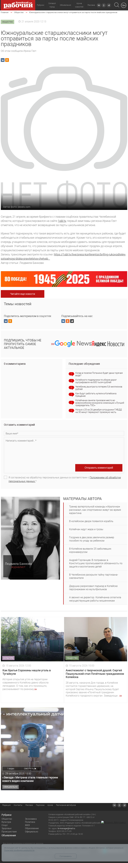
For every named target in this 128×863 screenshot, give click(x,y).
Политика (30, 822)
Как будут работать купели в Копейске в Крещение (95, 394)
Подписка (40, 805)
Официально (31, 831)
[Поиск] (116, 5)
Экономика (31, 819)
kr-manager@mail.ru (66, 828)
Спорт (5, 825)
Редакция (6, 805)
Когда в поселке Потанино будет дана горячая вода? (99, 374)
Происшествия (9, 831)
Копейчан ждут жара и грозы (86, 529)
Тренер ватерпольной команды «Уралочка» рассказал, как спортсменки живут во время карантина (95, 510)
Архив (50, 805)
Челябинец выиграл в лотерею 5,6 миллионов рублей (98, 387)
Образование (32, 828)
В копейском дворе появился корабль (91, 521)
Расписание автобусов (66, 805)
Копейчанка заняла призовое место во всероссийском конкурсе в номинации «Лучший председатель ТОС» (99, 403)
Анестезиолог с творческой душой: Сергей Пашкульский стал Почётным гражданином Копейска (95, 674)
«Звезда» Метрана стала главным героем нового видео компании (30, 779)
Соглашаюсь (66, 856)
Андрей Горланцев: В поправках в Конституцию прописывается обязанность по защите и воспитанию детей (95, 563)
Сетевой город (52, 5)
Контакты (18, 805)
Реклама (91, 5)
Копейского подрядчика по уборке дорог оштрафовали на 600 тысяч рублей (96, 381)
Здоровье (6, 828)
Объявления (65, 5)
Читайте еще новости (22, 293)
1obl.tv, (62, 220)
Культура (6, 822)
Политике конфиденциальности (19, 850)
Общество (7, 819)
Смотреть (29, 769)
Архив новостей (79, 5)
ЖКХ (27, 825)
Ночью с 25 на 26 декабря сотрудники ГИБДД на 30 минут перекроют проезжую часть (98, 410)
